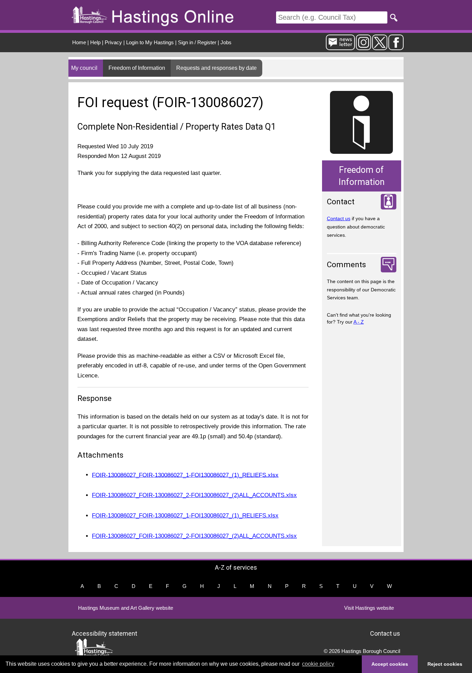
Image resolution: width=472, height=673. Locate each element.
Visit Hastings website (369, 608)
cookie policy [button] (318, 664)
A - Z (358, 322)
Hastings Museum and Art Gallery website (125, 608)
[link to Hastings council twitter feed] (379, 47)
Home (79, 42)
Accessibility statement (104, 633)
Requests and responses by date (216, 68)
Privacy (113, 42)
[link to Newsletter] (340, 47)
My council (84, 68)
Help (95, 42)
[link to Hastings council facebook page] (396, 47)
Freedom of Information (136, 68)
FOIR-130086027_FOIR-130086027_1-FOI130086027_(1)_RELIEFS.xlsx (185, 474)
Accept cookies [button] (389, 664)
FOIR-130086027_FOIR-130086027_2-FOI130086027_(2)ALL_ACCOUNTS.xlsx (194, 495)
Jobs (226, 42)
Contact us (338, 218)
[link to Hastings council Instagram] (363, 47)
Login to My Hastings (150, 42)
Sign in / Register (197, 42)
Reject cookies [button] (444, 664)
